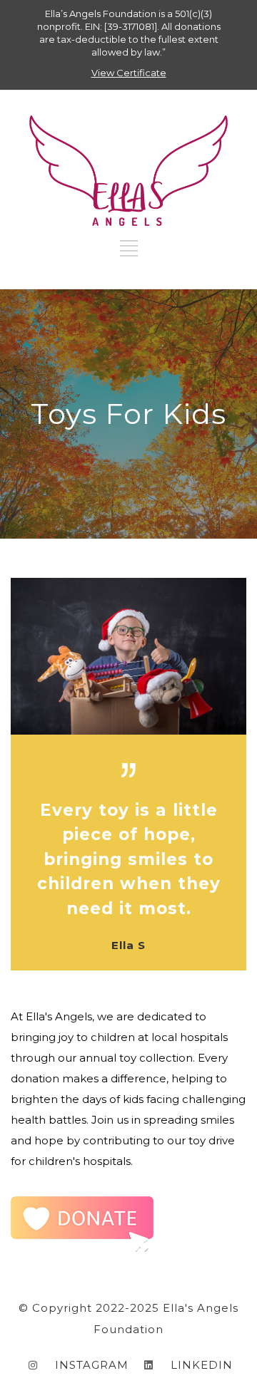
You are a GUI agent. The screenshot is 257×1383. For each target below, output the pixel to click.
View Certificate (128, 72)
